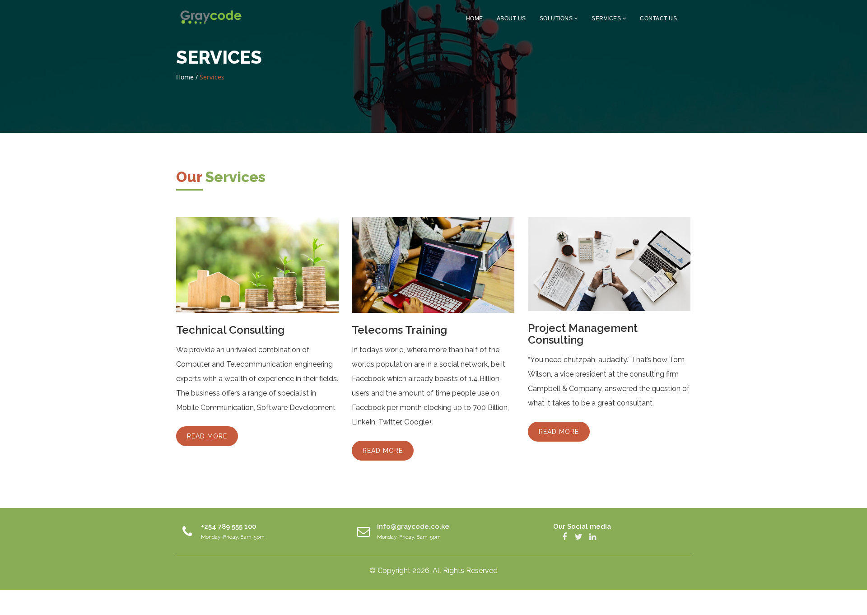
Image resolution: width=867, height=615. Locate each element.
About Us (511, 18)
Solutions (557, 18)
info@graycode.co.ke (413, 526)
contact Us (658, 18)
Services (607, 18)
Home (474, 18)
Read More (207, 436)
